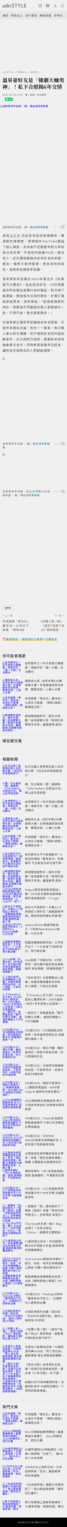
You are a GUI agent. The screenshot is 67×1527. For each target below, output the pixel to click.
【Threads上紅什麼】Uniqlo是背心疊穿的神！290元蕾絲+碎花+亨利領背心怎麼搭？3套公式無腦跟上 (44, 1001)
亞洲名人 (35, 72)
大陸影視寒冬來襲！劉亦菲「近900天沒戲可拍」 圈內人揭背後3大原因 (44, 1316)
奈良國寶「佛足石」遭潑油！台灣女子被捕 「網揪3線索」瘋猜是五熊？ (44, 702)
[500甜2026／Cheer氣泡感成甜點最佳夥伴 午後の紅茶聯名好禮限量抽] (12, 1123)
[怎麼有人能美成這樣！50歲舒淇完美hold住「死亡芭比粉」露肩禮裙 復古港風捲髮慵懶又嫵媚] (12, 1352)
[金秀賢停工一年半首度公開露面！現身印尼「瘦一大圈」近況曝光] (12, 668)
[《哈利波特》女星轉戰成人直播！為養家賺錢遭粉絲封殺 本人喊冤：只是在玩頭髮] (12, 982)
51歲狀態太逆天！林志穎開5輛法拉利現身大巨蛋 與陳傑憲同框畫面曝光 (44, 1245)
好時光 (58, 15)
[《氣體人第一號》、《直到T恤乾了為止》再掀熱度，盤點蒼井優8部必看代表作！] (12, 1334)
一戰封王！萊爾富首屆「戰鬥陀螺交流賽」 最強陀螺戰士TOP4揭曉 (44, 1017)
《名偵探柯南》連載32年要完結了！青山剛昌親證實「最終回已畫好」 (44, 1488)
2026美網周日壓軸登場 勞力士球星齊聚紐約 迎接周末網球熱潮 (44, 1104)
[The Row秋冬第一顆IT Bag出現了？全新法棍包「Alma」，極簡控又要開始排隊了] (12, 1228)
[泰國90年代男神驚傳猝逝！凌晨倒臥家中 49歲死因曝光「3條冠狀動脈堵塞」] (12, 1387)
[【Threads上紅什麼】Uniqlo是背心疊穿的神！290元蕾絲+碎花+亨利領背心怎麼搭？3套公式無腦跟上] (12, 1000)
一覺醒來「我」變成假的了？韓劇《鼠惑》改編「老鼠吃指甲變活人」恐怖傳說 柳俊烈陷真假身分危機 (44, 1212)
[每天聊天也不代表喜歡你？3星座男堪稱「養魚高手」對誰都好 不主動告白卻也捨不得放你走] (12, 859)
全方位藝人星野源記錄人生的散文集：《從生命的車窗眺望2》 (44, 770)
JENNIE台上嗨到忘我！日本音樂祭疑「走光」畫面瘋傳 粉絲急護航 (44, 1471)
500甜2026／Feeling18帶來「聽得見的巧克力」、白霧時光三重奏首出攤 (44, 1298)
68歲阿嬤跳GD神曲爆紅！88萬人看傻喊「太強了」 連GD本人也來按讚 (44, 1453)
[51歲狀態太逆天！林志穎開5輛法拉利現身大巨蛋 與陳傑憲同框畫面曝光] (12, 1246)
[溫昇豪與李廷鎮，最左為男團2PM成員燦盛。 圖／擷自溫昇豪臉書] (33, 470)
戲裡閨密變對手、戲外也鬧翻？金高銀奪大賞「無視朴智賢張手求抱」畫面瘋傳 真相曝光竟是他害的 (44, 722)
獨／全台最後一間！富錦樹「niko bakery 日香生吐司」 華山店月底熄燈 (44, 788)
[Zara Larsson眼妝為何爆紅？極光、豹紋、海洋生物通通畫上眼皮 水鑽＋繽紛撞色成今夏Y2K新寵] (12, 1264)
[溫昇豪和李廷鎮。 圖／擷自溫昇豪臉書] (33, 164)
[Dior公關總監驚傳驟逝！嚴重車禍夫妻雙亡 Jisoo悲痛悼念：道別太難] (12, 1436)
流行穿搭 (31, 15)
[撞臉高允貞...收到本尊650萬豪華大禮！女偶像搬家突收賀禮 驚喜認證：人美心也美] (12, 685)
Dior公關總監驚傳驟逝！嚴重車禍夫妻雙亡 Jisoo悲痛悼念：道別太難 (44, 1436)
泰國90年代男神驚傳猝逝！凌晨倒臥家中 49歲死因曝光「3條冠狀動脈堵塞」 (44, 1386)
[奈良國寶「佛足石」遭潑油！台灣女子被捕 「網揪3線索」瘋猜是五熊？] (12, 703)
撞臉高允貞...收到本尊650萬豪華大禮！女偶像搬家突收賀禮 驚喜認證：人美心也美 (44, 685)
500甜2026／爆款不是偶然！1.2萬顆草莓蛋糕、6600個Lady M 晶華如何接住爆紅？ (44, 1087)
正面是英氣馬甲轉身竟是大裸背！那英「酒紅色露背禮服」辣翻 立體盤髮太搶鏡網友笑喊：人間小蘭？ (44, 1159)
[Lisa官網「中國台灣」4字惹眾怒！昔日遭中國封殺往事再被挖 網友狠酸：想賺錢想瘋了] (12, 965)
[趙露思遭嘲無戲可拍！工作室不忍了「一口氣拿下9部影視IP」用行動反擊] (12, 947)
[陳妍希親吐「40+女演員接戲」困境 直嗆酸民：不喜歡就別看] (12, 1176)
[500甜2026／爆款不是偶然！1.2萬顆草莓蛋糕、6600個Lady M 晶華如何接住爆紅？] (12, 1088)
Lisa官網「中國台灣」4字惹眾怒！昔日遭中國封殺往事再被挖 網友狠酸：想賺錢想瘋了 (44, 964)
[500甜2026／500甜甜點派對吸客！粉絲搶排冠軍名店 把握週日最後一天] (12, 1035)
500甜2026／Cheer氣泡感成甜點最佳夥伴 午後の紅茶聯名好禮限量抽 (44, 1122)
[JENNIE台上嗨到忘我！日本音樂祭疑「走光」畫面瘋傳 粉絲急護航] (12, 1472)
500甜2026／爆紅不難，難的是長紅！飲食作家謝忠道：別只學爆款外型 (44, 1052)
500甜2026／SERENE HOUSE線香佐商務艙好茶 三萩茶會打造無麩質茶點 (43, 1140)
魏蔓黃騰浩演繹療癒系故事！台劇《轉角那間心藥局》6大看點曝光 (44, 1280)
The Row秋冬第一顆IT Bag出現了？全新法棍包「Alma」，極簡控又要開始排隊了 (44, 1230)
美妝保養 (45, 15)
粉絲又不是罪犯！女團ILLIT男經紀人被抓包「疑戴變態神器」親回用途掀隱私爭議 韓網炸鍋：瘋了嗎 (44, 913)
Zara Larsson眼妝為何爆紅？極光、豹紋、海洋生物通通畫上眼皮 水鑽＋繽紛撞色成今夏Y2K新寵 (44, 1265)
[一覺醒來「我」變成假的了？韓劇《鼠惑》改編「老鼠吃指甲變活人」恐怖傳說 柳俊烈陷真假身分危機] (12, 1211)
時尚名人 (17, 15)
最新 (5, 15)
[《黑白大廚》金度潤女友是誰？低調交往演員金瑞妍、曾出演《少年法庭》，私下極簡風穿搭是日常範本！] (12, 1369)
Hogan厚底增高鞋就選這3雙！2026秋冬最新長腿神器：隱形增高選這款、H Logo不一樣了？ (44, 895)
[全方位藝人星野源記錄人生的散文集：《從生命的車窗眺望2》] (12, 771)
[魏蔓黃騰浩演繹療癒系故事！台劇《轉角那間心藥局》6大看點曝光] (12, 1281)
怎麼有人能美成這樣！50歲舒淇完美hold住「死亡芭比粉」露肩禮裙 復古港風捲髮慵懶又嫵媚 (44, 1353)
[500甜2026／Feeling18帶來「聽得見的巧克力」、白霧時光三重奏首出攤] (12, 1299)
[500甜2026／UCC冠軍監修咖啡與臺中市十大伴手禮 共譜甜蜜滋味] (12, 1193)
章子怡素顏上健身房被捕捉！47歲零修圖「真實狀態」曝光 (44, 1504)
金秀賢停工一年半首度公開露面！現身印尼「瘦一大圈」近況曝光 (44, 667)
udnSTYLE (8, 72)
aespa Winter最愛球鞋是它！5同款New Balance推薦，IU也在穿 (42, 929)
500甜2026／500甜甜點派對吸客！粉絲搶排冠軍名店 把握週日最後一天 (44, 1034)
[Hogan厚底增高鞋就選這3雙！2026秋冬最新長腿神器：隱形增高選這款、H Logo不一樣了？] (12, 894)
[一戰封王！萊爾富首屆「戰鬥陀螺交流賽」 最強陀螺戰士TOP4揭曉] (12, 1017)
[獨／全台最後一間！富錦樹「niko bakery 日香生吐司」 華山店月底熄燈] (12, 789)
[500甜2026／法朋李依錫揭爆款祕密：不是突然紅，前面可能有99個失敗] (12, 1070)
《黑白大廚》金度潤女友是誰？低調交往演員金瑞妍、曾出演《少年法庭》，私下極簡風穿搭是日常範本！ (44, 1370)
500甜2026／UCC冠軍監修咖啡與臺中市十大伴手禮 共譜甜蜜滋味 (44, 1192)
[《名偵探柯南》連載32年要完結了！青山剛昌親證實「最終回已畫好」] (12, 1489)
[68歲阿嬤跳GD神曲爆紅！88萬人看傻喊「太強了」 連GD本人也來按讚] (12, 1454)
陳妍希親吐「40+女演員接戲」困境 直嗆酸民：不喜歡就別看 (44, 1173)
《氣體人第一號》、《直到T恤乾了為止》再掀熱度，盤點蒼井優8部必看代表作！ (44, 1333)
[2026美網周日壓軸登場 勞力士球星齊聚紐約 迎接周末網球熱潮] (12, 1105)
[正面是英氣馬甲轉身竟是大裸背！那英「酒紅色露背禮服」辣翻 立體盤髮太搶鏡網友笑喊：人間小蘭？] (12, 1158)
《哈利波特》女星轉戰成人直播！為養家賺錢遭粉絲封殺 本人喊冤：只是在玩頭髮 (44, 981)
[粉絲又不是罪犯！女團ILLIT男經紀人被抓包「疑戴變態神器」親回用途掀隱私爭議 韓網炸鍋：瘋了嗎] (12, 912)
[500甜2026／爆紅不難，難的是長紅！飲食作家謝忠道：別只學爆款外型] (12, 1053)
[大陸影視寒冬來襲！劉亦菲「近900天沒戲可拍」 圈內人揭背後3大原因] (12, 1316)
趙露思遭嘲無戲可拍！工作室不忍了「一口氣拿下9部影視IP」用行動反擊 (44, 946)
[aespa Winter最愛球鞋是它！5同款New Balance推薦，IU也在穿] (12, 929)
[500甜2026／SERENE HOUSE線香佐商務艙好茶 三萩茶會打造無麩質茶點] (12, 1140)
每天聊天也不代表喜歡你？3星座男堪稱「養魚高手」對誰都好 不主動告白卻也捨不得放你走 (44, 860)
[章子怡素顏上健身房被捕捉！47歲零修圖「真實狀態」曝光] (12, 1507)
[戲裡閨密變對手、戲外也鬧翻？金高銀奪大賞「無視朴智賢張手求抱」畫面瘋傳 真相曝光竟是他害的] (12, 721)
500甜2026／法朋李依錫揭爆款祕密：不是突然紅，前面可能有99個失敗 (44, 1069)
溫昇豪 (8, 607)
